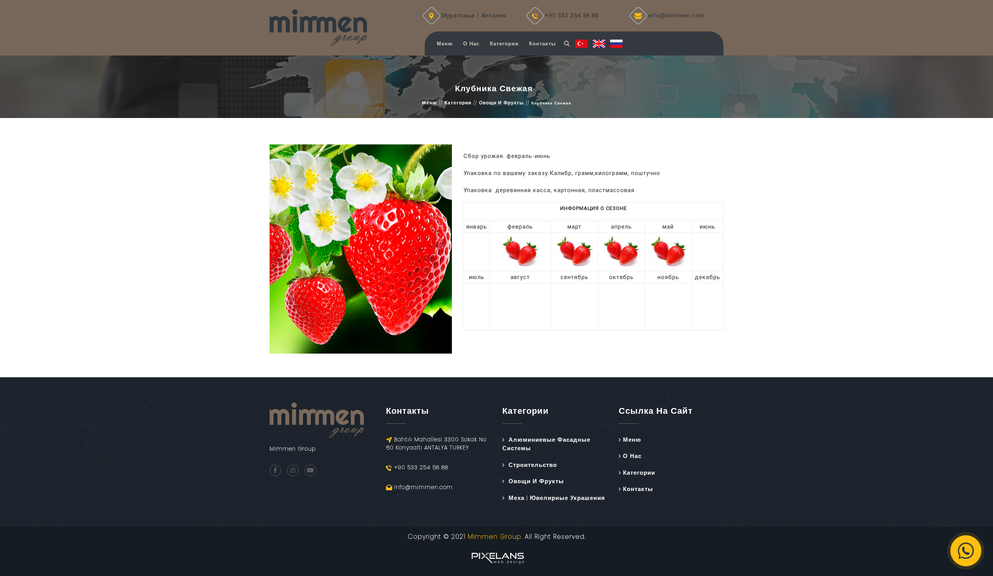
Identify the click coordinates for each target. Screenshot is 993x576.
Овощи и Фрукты (501, 102)
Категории (504, 43)
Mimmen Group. (495, 536)
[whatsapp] (965, 550)
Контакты (542, 43)
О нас (471, 43)
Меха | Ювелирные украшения (557, 498)
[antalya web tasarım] (496, 557)
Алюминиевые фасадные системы (546, 444)
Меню (445, 43)
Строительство (533, 465)
